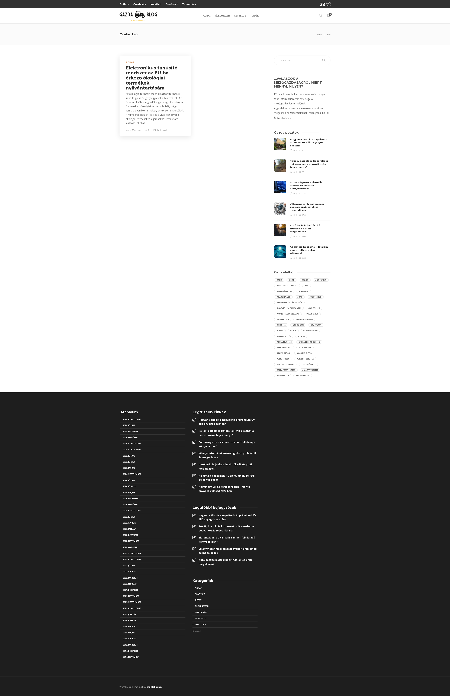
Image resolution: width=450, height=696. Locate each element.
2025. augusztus (132, 449)
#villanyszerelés (285, 364)
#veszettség (283, 359)
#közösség (314, 308)
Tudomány (189, 4)
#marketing (283, 319)
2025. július (129, 455)
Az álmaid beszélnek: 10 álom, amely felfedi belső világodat (227, 478)
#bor (291, 280)
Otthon (124, 4)
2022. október (130, 547)
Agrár (207, 15)
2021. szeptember (132, 602)
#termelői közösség (309, 342)
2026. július (129, 425)
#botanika (320, 280)
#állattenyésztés (286, 370)
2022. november (131, 541)
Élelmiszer (222, 15)
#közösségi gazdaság (288, 314)
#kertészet (315, 297)
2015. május (129, 632)
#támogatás (283, 353)
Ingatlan (155, 4)
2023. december (131, 498)
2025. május (129, 468)
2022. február (130, 583)
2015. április (129, 638)
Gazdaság (139, 4)
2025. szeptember (132, 443)
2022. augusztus (132, 559)
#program (298, 325)
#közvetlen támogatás (289, 308)
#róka (280, 330)
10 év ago (136, 130)
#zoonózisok (308, 364)
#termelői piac (284, 347)
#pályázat (316, 325)
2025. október (130, 437)
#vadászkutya (304, 353)
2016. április (129, 620)
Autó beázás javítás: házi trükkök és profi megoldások (225, 466)
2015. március (130, 644)
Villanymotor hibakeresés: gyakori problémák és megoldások (228, 455)
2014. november (131, 657)
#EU (306, 285)
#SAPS (293, 330)
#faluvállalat (284, 291)
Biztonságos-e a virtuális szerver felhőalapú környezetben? (227, 444)
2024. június (129, 486)
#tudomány (305, 347)
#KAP (299, 297)
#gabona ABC (283, 297)
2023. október (130, 504)
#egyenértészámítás (287, 285)
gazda (128, 130)
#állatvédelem (310, 370)
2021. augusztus (132, 608)
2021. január (129, 614)
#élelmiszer (283, 375)
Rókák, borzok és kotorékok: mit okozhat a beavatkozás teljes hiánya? (226, 433)
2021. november (131, 596)
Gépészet (171, 4)
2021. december (131, 590)
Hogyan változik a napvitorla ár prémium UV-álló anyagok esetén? (227, 422)
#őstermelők (303, 375)
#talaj (301, 336)
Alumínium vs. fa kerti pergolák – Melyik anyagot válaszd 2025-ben (224, 489)
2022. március (130, 577)
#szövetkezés (284, 336)
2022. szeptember (132, 553)
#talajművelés (284, 342)
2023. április (129, 522)
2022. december (131, 535)
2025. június (129, 461)
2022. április (129, 571)
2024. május (129, 492)
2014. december (131, 651)
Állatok (200, 594)
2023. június (129, 516)
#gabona (303, 291)
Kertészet (241, 15)
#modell (281, 325)
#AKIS (279, 280)
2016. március (130, 626)
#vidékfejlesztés (305, 359)
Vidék (255, 15)
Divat (198, 600)
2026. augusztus (132, 419)
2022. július (129, 565)
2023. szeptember (132, 510)
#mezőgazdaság (304, 319)
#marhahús (312, 314)
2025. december (131, 431)
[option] (302, 199)
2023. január (129, 529)
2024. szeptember (132, 474)
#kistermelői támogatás (289, 302)
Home (319, 34)
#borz (304, 280)
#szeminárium (310, 330)
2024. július (129, 480)
